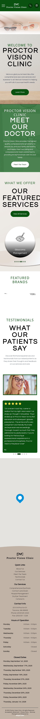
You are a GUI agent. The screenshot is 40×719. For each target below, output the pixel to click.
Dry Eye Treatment (20, 596)
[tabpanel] (20, 242)
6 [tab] (25, 261)
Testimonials (20, 577)
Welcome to (20, 45)
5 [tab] (23, 261)
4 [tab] (21, 261)
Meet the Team (20, 164)
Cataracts (20, 599)
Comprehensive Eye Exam (20, 588)
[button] (3, 5)
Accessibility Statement (12, 712)
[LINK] (20, 227)
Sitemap (32, 712)
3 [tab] (19, 261)
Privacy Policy (25, 712)
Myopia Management (20, 593)
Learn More (20, 92)
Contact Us (20, 580)
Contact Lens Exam (20, 591)
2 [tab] (17, 261)
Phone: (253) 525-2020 (20, 613)
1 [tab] (15, 261)
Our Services (20, 571)
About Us (20, 569)
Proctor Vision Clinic (20, 113)
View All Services (20, 214)
